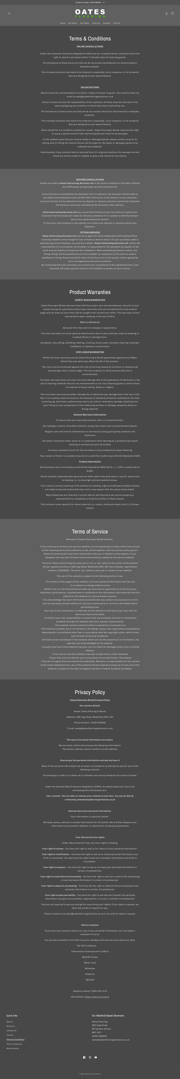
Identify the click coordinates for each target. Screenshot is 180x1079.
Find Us (9, 1035)
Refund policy (12, 1048)
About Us (10, 1026)
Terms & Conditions (15, 1039)
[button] (9, 13)
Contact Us (11, 1030)
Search (9, 1022)
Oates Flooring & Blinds (93, 1074)
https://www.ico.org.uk (97, 997)
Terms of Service (14, 1044)
